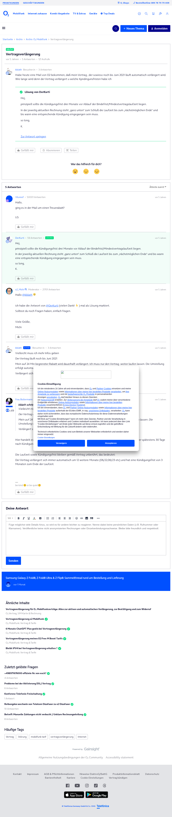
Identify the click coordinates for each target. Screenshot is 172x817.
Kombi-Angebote (59, 13)
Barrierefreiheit (53, 777)
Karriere (71, 777)
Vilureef (19, 197)
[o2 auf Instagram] (87, 785)
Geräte (93, 13)
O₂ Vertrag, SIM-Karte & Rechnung (23, 613)
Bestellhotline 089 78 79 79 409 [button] (152, 2)
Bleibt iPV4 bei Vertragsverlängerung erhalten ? (31, 648)
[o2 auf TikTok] (96, 785)
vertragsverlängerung (62, 736)
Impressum (33, 774)
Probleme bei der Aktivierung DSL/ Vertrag (27, 683)
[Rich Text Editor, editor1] (86, 538)
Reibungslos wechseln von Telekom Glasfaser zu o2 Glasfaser (37, 704)
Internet (82, 736)
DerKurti (19, 238)
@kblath (27, 295)
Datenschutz (152, 774)
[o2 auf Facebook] (67, 785)
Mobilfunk (19, 13)
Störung (22, 736)
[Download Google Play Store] (96, 797)
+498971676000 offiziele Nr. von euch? (25, 673)
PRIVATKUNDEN (11, 2)
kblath (18, 69)
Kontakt (17, 774)
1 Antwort (9, 698)
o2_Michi (19, 289)
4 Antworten (11, 678)
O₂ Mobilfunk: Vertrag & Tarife (21, 623)
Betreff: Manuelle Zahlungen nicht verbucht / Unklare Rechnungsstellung (43, 714)
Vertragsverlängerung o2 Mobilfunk (25, 619)
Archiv (19, 39)
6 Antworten (11, 688)
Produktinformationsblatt (126, 774)
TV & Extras (79, 13)
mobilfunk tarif (38, 736)
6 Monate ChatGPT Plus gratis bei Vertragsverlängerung (36, 628)
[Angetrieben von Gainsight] (86, 750)
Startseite (8, 39)
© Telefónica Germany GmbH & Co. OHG (78, 806)
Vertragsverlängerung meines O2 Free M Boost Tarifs (34, 638)
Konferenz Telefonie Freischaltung (23, 693)
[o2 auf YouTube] (77, 785)
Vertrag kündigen (118, 777)
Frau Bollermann (24, 399)
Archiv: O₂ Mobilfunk (36, 39)
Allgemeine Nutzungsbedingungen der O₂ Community (70, 757)
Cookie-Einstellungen (92, 777)
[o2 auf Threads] (104, 785)
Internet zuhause (37, 13)
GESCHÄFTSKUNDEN (33, 2)
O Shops (124, 2)
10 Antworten (11, 708)
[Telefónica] (102, 806)
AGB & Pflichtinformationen (59, 774)
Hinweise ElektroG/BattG (93, 774)
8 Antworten (11, 719)
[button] (19, 13)
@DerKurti (52, 305)
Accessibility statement (120, 757)
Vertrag (10, 736)
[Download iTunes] (74, 797)
